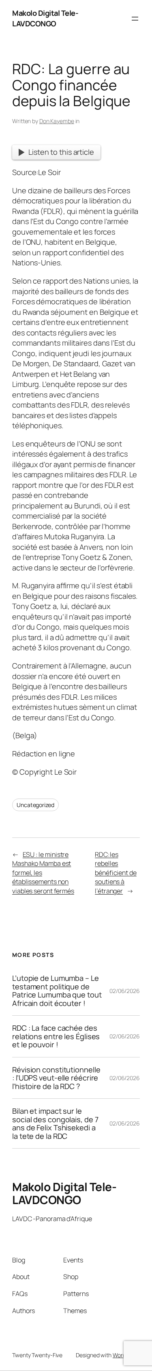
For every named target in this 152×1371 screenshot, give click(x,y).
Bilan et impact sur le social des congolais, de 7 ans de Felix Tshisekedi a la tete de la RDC (55, 1123)
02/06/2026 (124, 991)
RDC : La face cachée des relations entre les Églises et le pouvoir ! (56, 1036)
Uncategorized (35, 805)
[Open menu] (135, 18)
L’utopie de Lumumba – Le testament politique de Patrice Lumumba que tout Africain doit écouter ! (57, 990)
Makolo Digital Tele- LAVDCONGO (45, 18)
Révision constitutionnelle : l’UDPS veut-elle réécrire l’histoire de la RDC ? (56, 1078)
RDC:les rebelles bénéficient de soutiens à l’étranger (116, 872)
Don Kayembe (56, 121)
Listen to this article (61, 152)
